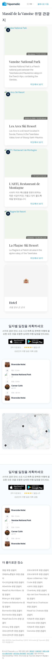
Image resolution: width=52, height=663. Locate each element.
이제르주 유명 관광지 (36, 619)
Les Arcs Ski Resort (22, 126)
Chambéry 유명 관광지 (37, 590)
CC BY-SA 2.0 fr (40, 237)
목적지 (32, 651)
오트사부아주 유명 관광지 (13, 631)
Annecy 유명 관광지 (11, 627)
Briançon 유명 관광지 (11, 598)
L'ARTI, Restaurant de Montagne (24, 185)
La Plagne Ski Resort (23, 245)
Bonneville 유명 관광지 (12, 611)
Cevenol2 (30, 237)
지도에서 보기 (36, 84)
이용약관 (38, 651)
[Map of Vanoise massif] (26, 431)
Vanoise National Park (24, 62)
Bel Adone (31, 54)
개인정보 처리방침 (19, 653)
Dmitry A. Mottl (30, 118)
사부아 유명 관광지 (35, 586)
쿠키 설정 (30, 653)
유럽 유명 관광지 (9, 570)
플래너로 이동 (43, 4)
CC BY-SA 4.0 (41, 118)
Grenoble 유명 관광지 (36, 623)
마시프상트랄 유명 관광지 (13, 582)
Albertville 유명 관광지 (12, 586)
